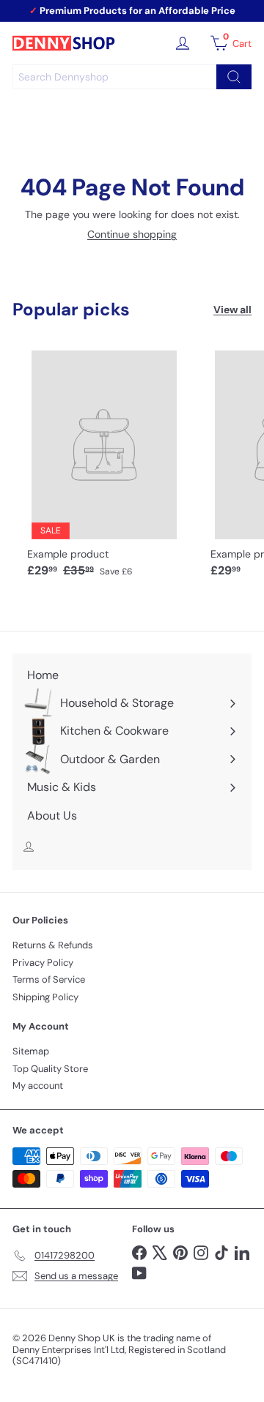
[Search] (234, 76)
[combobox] (132, 76)
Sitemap (30, 1051)
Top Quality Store (50, 1068)
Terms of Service (48, 979)
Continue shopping (132, 234)
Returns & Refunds (52, 945)
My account (37, 1085)
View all (232, 310)
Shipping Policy (45, 997)
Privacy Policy (42, 962)
